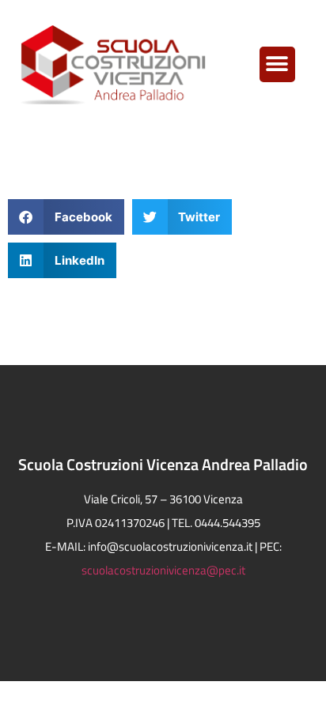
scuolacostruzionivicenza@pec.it (163, 570)
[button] (277, 64)
